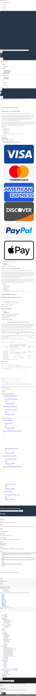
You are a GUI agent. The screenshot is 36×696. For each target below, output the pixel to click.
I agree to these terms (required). (16, 348)
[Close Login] (1, 578)
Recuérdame (13, 350)
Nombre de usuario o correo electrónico (16, 338)
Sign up (22, 357)
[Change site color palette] (3, 693)
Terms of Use (15, 346)
